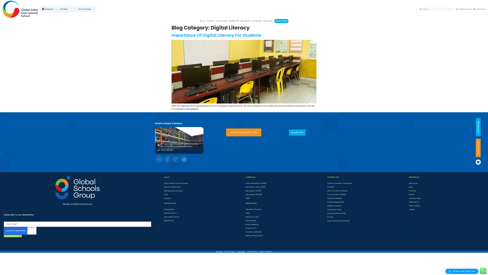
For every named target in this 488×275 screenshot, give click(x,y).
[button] (461, 271)
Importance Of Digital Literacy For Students (216, 35)
